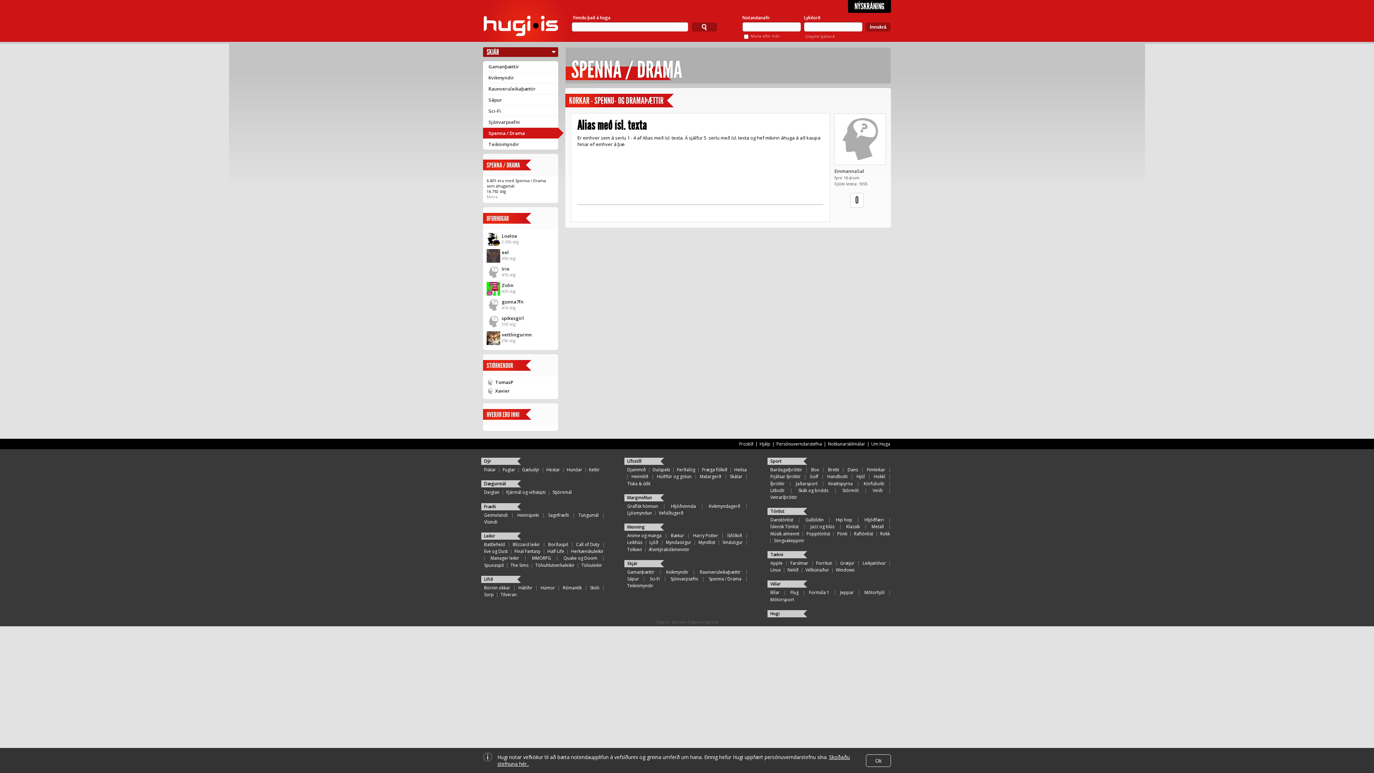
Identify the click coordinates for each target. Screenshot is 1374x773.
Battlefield (494, 544)
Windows (845, 570)
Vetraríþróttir (783, 497)
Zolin (507, 285)
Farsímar (799, 563)
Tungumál (589, 515)
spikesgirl (513, 318)
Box (815, 470)
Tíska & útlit (639, 484)
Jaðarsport (807, 484)
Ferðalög (686, 470)
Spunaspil (494, 565)
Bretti (833, 470)
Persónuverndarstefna (799, 444)
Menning (636, 527)
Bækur (677, 536)
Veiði (878, 490)
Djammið (636, 470)
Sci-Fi (494, 111)
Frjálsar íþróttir (785, 476)
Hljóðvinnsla (683, 506)
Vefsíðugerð (671, 513)
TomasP (504, 382)
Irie (506, 269)
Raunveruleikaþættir (512, 89)
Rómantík (572, 588)
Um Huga (880, 444)
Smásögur (732, 542)
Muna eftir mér (765, 36)
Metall (878, 527)
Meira (492, 196)
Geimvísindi (496, 515)
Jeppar (847, 592)
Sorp (489, 595)
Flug (794, 592)
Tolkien (634, 549)
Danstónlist (781, 520)
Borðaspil (558, 544)
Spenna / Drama (506, 133)
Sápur (495, 100)
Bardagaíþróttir (786, 470)
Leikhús (634, 542)
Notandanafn (756, 18)
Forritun (824, 563)
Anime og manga (644, 536)
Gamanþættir (503, 66)
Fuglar (509, 470)
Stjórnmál (562, 492)
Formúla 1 (819, 592)
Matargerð (710, 476)
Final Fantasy (527, 551)
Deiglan (492, 492)
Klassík (853, 527)
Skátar (736, 476)
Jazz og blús (822, 527)
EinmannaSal (849, 171)
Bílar (775, 592)
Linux (775, 570)
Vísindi (490, 522)
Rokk (885, 534)
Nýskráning (869, 6)
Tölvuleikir (591, 565)
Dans (853, 470)
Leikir (489, 536)
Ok (878, 760)
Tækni (776, 554)
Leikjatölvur (874, 563)
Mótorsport (782, 600)
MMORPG (541, 558)
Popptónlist (818, 534)
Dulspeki (661, 470)
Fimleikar (876, 470)
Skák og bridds (813, 490)
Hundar (574, 470)
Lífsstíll (634, 461)
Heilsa (740, 470)
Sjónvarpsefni (504, 122)
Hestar (553, 470)
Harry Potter (705, 536)
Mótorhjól (874, 592)
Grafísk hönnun (642, 506)
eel (505, 252)
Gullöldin (814, 520)
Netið (793, 570)
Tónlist (777, 511)
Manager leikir (505, 558)
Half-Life (555, 551)
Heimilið (640, 476)
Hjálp (765, 444)
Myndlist (706, 542)
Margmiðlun (639, 498)
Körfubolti (874, 484)
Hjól (861, 476)
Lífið (488, 579)
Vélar (775, 584)
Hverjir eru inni (503, 414)
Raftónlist (863, 534)
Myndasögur (678, 542)
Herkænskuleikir (587, 551)
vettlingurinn (517, 334)
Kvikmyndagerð (724, 506)
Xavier (502, 391)
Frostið (746, 444)
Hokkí (879, 476)
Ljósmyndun (639, 513)
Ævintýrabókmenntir (669, 549)
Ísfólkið (734, 536)
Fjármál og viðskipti (526, 492)
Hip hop (844, 520)
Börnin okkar (497, 588)
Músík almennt (784, 534)
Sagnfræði (558, 515)
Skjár (493, 52)
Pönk (842, 534)
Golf (814, 476)
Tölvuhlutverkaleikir (555, 565)
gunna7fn (512, 301)
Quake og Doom (580, 558)
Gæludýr (531, 470)
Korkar (579, 100)
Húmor (548, 588)
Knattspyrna (840, 484)
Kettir (594, 470)
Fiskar (490, 470)
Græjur (847, 563)
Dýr (487, 461)
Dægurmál (495, 484)
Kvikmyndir (501, 77)
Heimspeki (528, 515)
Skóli (594, 588)
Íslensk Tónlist (784, 527)
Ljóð (653, 542)
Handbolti (837, 476)
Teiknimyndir (503, 144)
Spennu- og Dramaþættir (628, 100)
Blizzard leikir (526, 544)
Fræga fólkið (714, 470)
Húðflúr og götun (674, 476)
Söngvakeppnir (789, 541)
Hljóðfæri (874, 520)
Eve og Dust (496, 551)
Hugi (775, 614)
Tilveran (509, 595)
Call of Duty (587, 544)
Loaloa (509, 236)
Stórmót (850, 490)
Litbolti (777, 490)
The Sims (519, 565)
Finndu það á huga (591, 18)
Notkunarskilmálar (846, 444)
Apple (776, 563)
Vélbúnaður (817, 570)
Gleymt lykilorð (820, 36)
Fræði (490, 507)
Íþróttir (777, 484)
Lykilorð (812, 18)
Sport (776, 461)
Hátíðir (525, 588)
